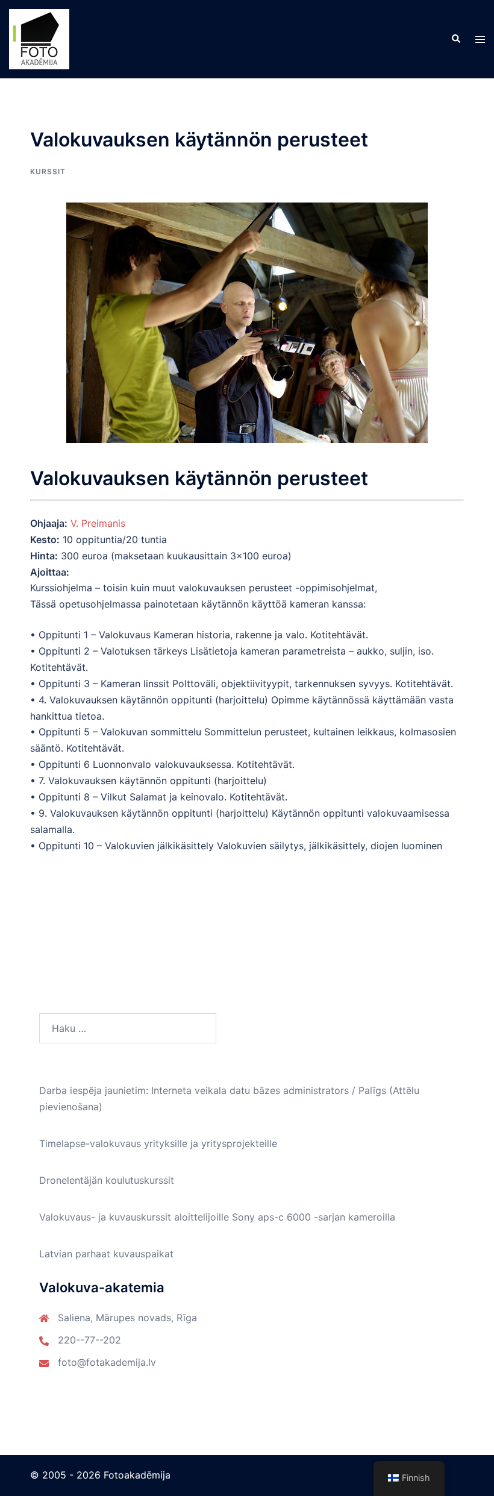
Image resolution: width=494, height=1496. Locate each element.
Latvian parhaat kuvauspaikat (106, 1254)
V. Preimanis (97, 523)
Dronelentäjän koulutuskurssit (106, 1180)
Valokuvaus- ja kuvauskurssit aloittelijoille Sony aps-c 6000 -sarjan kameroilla (217, 1217)
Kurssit (48, 171)
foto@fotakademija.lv (107, 1362)
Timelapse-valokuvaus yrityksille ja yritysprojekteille (158, 1143)
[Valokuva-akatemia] (39, 38)
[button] (455, 39)
